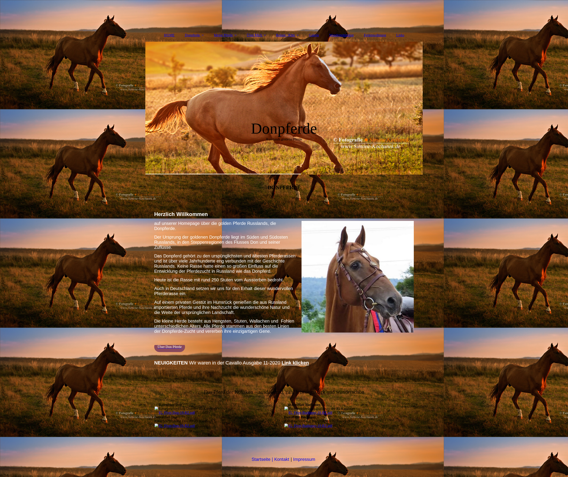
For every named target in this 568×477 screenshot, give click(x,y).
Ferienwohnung (375, 35)
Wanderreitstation (341, 35)
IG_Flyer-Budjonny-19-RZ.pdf (310, 413)
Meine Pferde (223, 35)
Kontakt (280, 459)
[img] (284, 108)
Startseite (261, 459)
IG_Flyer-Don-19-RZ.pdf (177, 413)
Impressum (305, 459)
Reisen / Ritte (285, 35)
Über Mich (254, 35)
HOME (169, 35)
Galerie (314, 35)
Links (400, 35)
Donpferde (192, 35)
